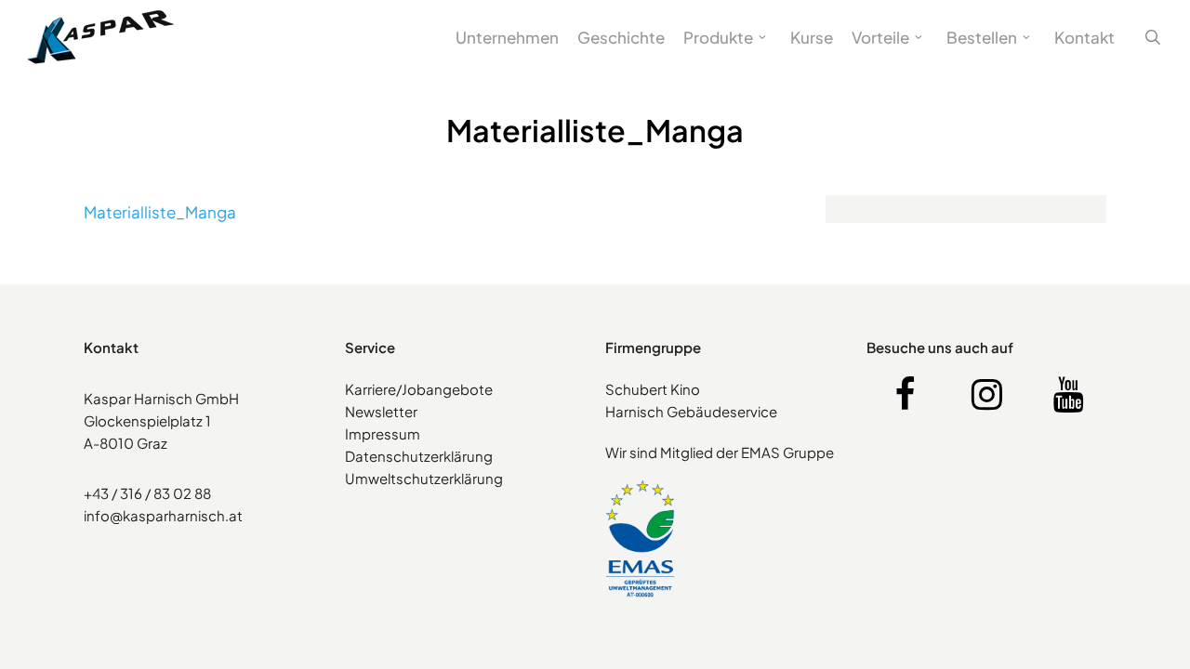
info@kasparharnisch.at (163, 515)
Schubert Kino (652, 389)
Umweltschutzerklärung (424, 478)
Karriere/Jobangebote (419, 389)
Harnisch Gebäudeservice (691, 411)
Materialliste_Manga (160, 212)
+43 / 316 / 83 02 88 (147, 493)
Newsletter (381, 411)
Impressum (382, 433)
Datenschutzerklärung (419, 456)
